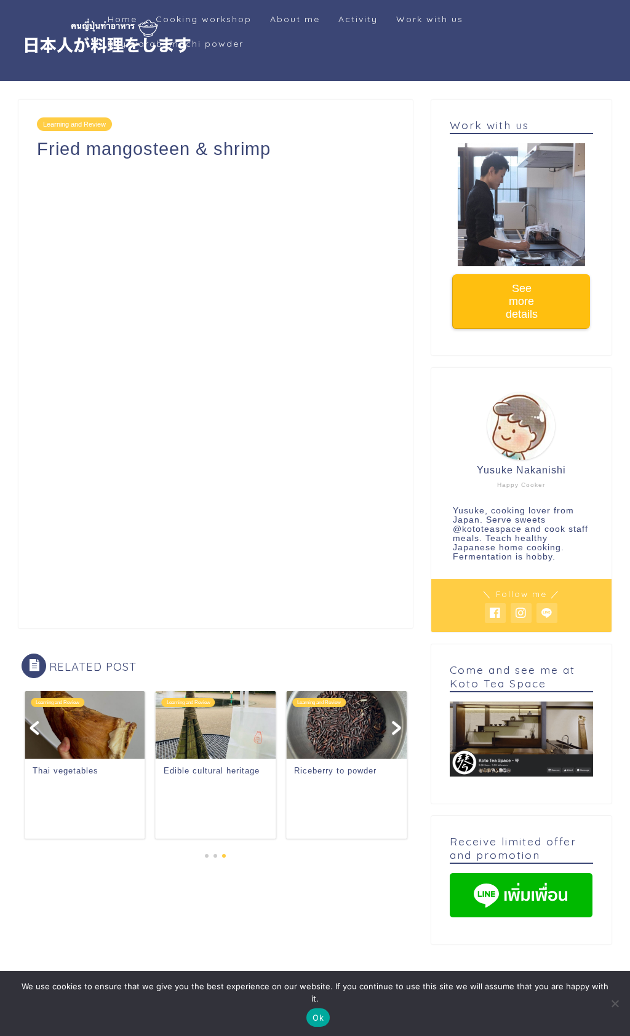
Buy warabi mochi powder (176, 43)
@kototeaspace (487, 529)
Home (122, 19)
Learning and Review (74, 124)
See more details (521, 301)
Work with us (429, 19)
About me (295, 19)
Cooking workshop (204, 19)
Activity (358, 19)
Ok (318, 1017)
